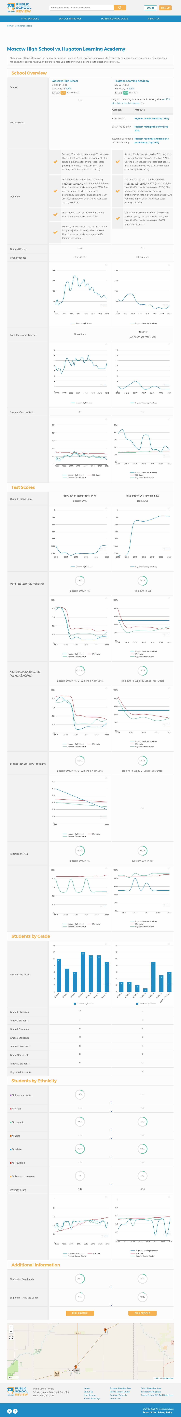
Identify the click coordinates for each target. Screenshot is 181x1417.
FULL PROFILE (80, 1313)
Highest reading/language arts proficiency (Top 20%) (151, 141)
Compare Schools (118, 1395)
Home (87, 1388)
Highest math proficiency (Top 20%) (151, 129)
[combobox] (79, 8)
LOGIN (150, 8)
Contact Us (115, 1398)
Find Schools (90, 1395)
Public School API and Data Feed (157, 1395)
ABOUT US (154, 18)
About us (88, 1392)
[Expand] (11, 1337)
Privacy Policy (165, 1412)
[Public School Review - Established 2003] (19, 8)
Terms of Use (149, 1412)
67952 (69, 89)
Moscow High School (65, 81)
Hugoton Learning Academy (132, 81)
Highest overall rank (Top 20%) (151, 119)
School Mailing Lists (151, 1392)
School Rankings (92, 1398)
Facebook (15, 1411)
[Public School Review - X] (9, 1411)
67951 (132, 89)
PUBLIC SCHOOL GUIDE (114, 18)
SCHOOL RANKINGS (70, 18)
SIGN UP (165, 8)
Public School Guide (120, 1392)
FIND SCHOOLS (30, 18)
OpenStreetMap (167, 1378)
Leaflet (156, 1378)
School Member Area (151, 1388)
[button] (75, 1367)
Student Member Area (120, 1388)
